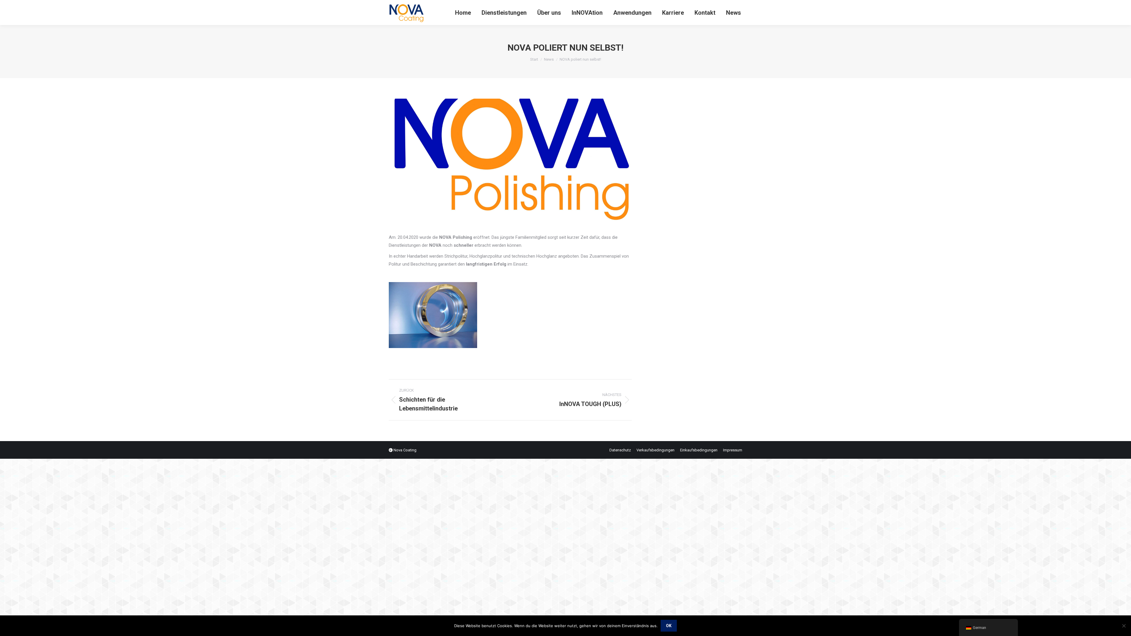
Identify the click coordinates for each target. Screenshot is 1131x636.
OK (669, 625)
